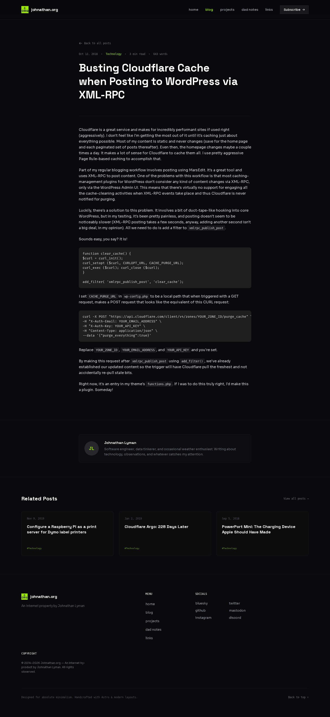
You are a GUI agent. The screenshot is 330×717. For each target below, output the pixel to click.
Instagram (203, 618)
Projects (227, 10)
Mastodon (237, 610)
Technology (113, 54)
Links (269, 10)
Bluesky (201, 603)
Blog (209, 10)
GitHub (200, 610)
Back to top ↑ (298, 697)
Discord (235, 618)
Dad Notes (250, 10)
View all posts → (296, 498)
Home (193, 10)
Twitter (234, 603)
